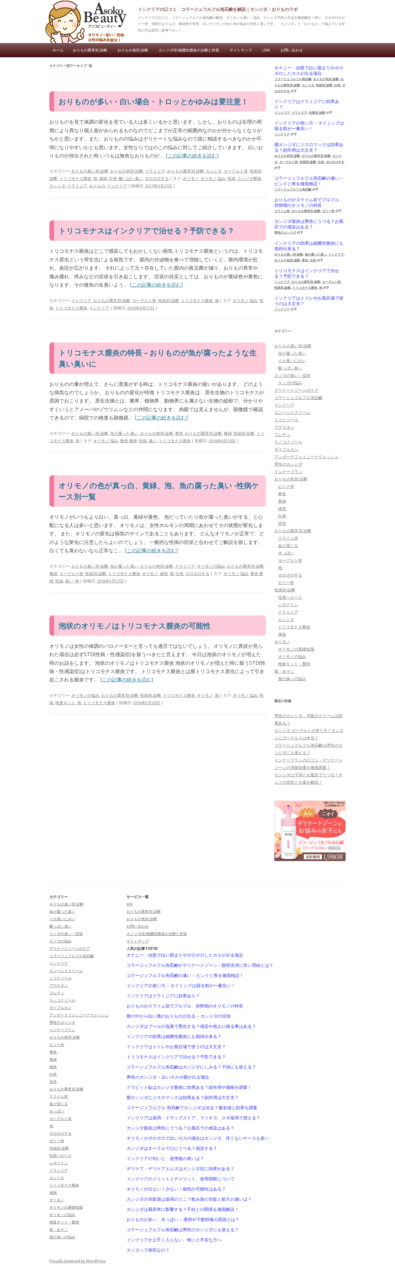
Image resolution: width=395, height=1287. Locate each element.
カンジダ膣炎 (249, 178)
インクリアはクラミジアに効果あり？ (306, 104)
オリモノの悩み (211, 566)
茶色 (282, 523)
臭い (153, 440)
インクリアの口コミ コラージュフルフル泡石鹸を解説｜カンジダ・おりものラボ (218, 9)
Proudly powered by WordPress (77, 1261)
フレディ (282, 434)
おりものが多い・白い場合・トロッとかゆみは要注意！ (153, 101)
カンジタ (214, 171)
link (266, 50)
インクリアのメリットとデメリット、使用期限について (181, 1179)
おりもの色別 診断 (133, 50)
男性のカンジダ (285, 232)
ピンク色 (286, 486)
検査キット (65, 702)
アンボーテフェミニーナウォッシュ (306, 457)
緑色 (164, 573)
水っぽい (286, 553)
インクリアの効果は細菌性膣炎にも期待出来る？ (308, 245)
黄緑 (228, 433)
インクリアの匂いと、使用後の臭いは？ (165, 1158)
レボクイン (288, 604)
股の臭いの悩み (292, 678)
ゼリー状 (328, 211)
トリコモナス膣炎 (75, 178)
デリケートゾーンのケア (296, 390)
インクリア (117, 186)
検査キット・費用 (294, 664)
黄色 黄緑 (128, 440)
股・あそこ (284, 671)
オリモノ (191, 178)
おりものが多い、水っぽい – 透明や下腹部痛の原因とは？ (183, 1219)
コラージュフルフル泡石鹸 (292, 79)
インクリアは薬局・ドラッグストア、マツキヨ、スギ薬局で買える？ (193, 1118)
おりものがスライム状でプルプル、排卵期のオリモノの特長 (308, 202)
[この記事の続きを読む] (192, 155)
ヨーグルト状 (236, 171)
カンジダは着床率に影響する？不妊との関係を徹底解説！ (183, 1209)
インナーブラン (288, 471)
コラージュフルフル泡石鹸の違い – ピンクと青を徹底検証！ (308, 180)
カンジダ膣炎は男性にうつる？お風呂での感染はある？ (308, 224)
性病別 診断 (168, 300)
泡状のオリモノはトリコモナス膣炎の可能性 (135, 625)
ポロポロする (157, 178)
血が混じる (288, 545)
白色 (113, 178)
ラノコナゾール (288, 442)
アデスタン (284, 427)
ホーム (58, 50)
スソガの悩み (290, 383)
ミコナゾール (286, 420)
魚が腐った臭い (124, 433)
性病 (231, 178)
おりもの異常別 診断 (90, 50)
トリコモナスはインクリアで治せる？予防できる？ (147, 230)
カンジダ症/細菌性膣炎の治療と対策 (189, 50)
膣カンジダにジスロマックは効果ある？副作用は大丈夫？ (308, 147)
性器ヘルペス (290, 597)
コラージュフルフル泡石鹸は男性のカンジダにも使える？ (183, 1229)
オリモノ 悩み (213, 178)
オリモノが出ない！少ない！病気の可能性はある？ (176, 1189)
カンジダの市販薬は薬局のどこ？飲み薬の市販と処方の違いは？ (189, 1199)
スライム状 (282, 211)
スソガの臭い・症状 (292, 375)
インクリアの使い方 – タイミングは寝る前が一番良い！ (309, 125)
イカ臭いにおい (292, 360)
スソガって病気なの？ (148, 1250)
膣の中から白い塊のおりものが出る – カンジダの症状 (179, 1016)
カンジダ (57, 186)
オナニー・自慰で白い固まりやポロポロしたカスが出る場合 (308, 70)
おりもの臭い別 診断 (89, 171)
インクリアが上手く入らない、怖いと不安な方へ (174, 1240)
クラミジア (155, 171)
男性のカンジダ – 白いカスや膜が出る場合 (168, 1077)
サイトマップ (241, 50)
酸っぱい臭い (131, 178)
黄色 (179, 433)
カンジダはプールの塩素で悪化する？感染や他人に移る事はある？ (191, 1026)
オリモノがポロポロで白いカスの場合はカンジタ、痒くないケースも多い (198, 1138)
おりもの (97, 186)
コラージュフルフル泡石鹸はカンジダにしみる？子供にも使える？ (191, 1067)
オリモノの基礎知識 (296, 649)
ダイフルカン (286, 449)
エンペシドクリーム (292, 412)
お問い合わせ (292, 50)
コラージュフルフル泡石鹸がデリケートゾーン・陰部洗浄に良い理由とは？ (200, 965)
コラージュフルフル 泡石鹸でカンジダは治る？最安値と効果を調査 (192, 1107)
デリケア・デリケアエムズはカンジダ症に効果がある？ (181, 1168)
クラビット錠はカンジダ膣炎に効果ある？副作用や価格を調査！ (189, 1087)
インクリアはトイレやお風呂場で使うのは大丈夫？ (308, 300)
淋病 (103, 178)
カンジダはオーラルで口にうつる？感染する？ (172, 1148)
